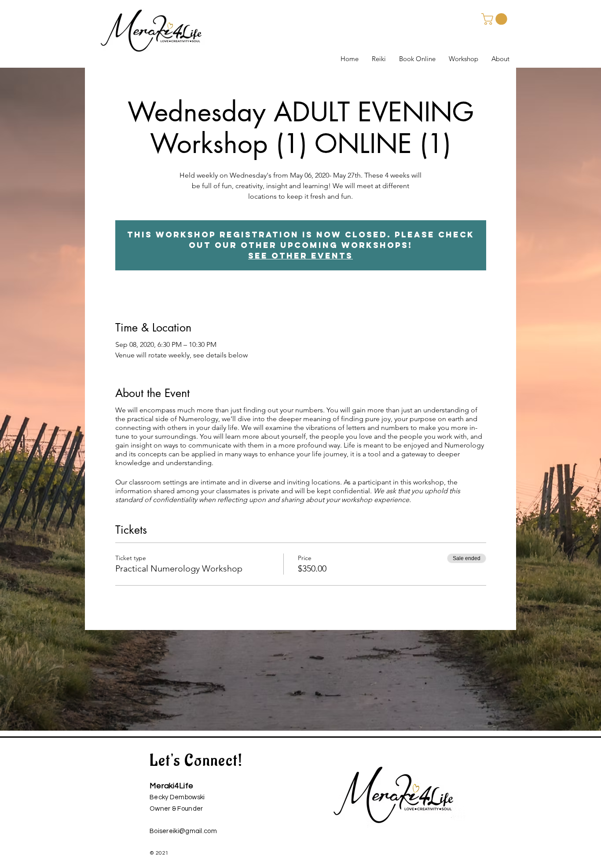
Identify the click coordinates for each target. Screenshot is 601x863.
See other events (300, 256)
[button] (495, 19)
